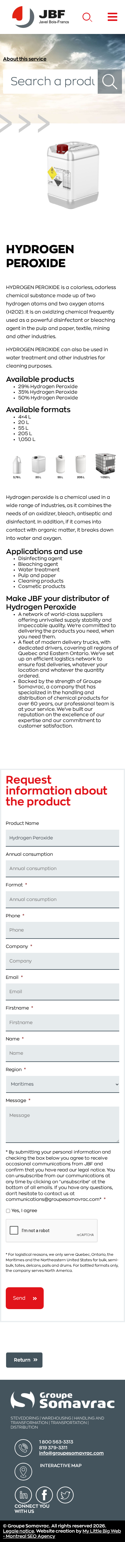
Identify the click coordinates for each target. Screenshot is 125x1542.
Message (18, 1100)
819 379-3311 (53, 1448)
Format (16, 885)
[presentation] (52, 1231)
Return (22, 1360)
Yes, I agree (24, 1210)
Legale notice (18, 1531)
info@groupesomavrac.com (71, 1453)
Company (19, 946)
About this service (24, 59)
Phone (15, 916)
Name (15, 1039)
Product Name (22, 823)
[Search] (110, 81)
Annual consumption (29, 854)
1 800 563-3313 (56, 1442)
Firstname (19, 1008)
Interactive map (61, 1465)
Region (16, 1069)
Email (14, 977)
